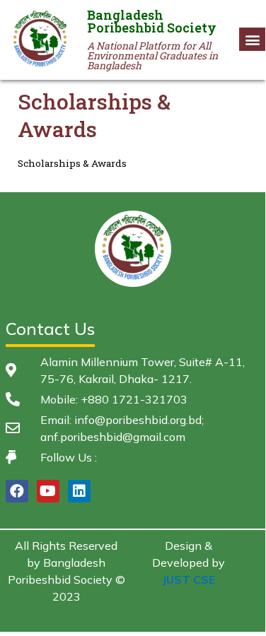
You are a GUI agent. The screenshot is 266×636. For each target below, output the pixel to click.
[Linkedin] (79, 491)
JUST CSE (188, 579)
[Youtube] (48, 491)
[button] (253, 39)
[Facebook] (17, 491)
